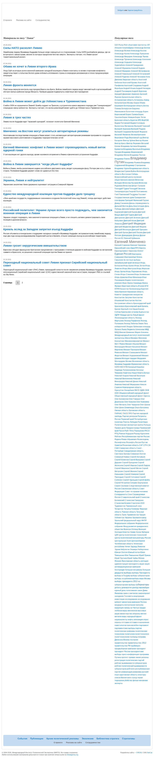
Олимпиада (129, 408)
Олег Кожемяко (142, 402)
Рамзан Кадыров (126, 434)
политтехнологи (142, 634)
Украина (128, 518)
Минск (127, 338)
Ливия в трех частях (17, 117)
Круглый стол (126, 309)
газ (139, 581)
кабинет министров (123, 602)
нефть (130, 619)
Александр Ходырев (123, 62)
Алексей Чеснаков (137, 77)
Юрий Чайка (132, 558)
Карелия (144, 289)
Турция (142, 515)
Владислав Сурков (122, 171)
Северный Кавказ (122, 457)
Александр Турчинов (123, 59)
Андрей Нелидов (143, 88)
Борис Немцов (128, 117)
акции (141, 564)
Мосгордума (120, 361)
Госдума (134, 194)
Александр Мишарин (123, 56)
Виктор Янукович (133, 143)
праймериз (135, 646)
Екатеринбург (130, 257)
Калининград (134, 289)
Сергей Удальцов (130, 480)
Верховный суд (135, 138)
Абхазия (118, 48)
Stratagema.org (72, 755)
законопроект (144, 593)
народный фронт (134, 616)
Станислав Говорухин (134, 500)
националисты (121, 619)
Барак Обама (139, 103)
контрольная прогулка (133, 605)
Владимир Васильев (132, 149)
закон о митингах (130, 593)
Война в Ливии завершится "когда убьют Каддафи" (38, 164)
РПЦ (117, 434)
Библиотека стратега (109, 27)
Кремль (145, 306)
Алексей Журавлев (123, 68)
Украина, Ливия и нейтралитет (23, 180)
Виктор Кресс (120, 143)
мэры (124, 616)
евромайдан (144, 588)
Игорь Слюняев (127, 274)
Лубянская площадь (141, 327)
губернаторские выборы (125, 585)
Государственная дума (124, 197)
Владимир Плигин (122, 159)
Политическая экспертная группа (129, 425)
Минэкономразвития (133, 341)
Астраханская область (124, 100)
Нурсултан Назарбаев (124, 390)
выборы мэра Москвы (141, 578)
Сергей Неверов (131, 474)
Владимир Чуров (122, 168)
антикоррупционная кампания (128, 567)
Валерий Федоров (139, 132)
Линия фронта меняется (19, 85)
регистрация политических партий (129, 660)
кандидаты (119, 605)
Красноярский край (133, 306)
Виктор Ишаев (142, 140)
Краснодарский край (142, 303)
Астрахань (138, 100)
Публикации (37, 27)
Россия (138, 442)
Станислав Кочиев (122, 503)
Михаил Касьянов (132, 347)
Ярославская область (131, 561)
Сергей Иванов (130, 465)
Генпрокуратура (121, 191)
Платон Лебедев (130, 422)
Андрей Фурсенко (139, 91)
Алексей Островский (141, 74)
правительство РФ (122, 646)
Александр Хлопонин (141, 59)
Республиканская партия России (135, 436)
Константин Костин (133, 300)
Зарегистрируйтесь (135, 10)
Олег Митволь (120, 405)
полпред (133, 637)
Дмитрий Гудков (127, 215)
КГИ (146, 286)
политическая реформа (125, 631)
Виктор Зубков (129, 140)
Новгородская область (131, 387)
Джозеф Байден (129, 209)
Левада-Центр (126, 315)
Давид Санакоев (122, 203)
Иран (124, 283)
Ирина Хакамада (134, 283)
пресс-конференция (130, 654)
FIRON (139, 752)
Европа (142, 248)
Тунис (124, 515)
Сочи (130, 494)
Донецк (136, 235)
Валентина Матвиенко (124, 126)
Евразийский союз (122, 248)
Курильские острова (129, 312)
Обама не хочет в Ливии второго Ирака (29, 66)
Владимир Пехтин (137, 155)
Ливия (140, 324)
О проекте (7, 20)
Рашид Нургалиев (141, 434)
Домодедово (127, 235)
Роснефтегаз (120, 442)
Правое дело (120, 428)
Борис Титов (140, 117)
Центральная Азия (123, 541)
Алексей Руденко (122, 77)
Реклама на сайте (23, 20)
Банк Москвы (127, 103)
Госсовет (142, 194)
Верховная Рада (122, 138)
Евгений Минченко (130, 242)
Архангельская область (132, 97)
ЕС (122, 238)
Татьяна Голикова (131, 509)
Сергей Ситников (131, 477)
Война (133, 171)
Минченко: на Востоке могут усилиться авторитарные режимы (45, 131)
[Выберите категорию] (117, 19)
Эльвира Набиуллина (139, 549)
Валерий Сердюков (123, 132)
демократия (127, 588)
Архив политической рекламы (63, 27)
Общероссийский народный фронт (134, 393)
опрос (145, 619)
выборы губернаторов (140, 576)
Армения (135, 94)
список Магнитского (123, 678)
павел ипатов (120, 625)
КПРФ (117, 289)
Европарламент (121, 251)
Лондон (129, 327)
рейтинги (131, 669)
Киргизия (123, 292)
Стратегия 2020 (138, 503)
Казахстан (124, 289)
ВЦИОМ (145, 120)
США (117, 448)
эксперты (119, 683)
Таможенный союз (134, 506)
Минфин (134, 338)
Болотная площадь (134, 112)
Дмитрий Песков (135, 232)
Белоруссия (127, 109)
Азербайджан (128, 48)
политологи (130, 634)
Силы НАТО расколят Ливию (22, 47)
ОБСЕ (136, 390)
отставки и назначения (139, 622)
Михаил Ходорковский (131, 355)
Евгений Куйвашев (132, 238)
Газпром (141, 186)
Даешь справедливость (139, 203)
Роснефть (130, 442)
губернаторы (142, 584)
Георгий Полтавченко (138, 191)
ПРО (130, 413)
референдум (126, 672)
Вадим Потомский (122, 123)
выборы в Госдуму (122, 576)
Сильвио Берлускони (139, 483)
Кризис (118, 309)
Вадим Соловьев (137, 123)
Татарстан (119, 509)
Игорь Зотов (139, 266)
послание (134, 640)
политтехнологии (122, 637)
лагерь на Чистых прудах (135, 608)
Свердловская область (133, 451)
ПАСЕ (125, 413)
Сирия (117, 486)
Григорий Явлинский (133, 200)
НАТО (117, 367)
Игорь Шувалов (121, 277)
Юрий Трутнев (121, 558)
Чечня (127, 547)
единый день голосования (126, 590)
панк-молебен (133, 625)
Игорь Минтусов (129, 268)
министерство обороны (130, 614)
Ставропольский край (130, 497)
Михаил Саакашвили (131, 352)
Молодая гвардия (129, 358)
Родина (118, 439)
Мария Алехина (141, 332)
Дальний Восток (121, 206)
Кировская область (135, 292)
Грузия (146, 200)
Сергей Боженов (122, 460)
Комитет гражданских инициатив (129, 295)
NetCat (149, 752)
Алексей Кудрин (138, 68)
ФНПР (144, 520)
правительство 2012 (137, 643)
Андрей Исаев (129, 88)
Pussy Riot (123, 45)
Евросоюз (133, 251)
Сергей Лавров (143, 465)
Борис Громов (132, 114)
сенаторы (141, 675)
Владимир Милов (122, 155)
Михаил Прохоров (131, 350)
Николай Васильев (137, 376)
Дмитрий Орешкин (139, 230)
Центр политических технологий (133, 535)
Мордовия (141, 358)
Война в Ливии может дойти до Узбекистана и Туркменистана (44, 101)
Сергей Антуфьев (137, 457)
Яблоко (141, 558)
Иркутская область (129, 286)
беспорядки (120, 570)
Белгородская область (133, 106)
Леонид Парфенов (132, 321)
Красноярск (120, 306)
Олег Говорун (134, 399)
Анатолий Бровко (129, 83)
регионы (145, 657)
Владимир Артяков (129, 146)
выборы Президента (141, 573)
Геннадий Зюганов (137, 189)
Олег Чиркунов (133, 405)
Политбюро (143, 422)
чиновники (143, 680)
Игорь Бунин (128, 266)
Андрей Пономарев (123, 91)
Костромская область (124, 303)
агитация (144, 561)
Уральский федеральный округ (128, 520)
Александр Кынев (122, 54)
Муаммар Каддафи (123, 364)
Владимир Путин (131, 160)
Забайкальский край (123, 263)
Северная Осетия (138, 454)
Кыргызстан (144, 312)
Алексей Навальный (123, 74)
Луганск (118, 329)
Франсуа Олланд (130, 529)
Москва (128, 361)
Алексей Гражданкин (134, 65)
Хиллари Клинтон (122, 532)
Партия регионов (129, 416)
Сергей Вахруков (136, 460)
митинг (143, 614)
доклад (135, 588)
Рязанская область (130, 445)
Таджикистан (120, 506)
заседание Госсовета (124, 596)
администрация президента (127, 564)
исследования (144, 599)
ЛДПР (117, 315)
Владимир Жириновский (132, 152)
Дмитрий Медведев (134, 223)
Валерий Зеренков (123, 129)
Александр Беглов (142, 48)
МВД (147, 329)
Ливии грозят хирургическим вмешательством (34, 245)
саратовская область (128, 675)
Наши (134, 373)
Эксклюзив (88, 27)
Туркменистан (133, 515)
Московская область (140, 361)
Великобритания (138, 135)
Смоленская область (130, 489)
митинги (118, 616)
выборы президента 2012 (126, 581)
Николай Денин (131, 381)
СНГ (141, 445)
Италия (141, 286)
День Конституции (136, 206)
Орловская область (137, 410)
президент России (122, 651)
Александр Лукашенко (139, 54)
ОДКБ (142, 390)
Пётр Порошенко (136, 431)
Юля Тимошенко (132, 555)
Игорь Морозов (142, 268)
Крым (135, 309)
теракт (140, 678)
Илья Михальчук (135, 277)
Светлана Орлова (122, 454)
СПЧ (145, 445)
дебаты (118, 588)
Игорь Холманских (142, 274)
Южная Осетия (121, 552)
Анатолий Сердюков (133, 85)
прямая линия (135, 657)
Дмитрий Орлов (121, 232)
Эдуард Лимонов (138, 547)
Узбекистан (119, 518)
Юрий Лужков (144, 555)
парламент (144, 625)
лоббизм (118, 611)
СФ (149, 445)
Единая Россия (123, 254)
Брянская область (122, 120)
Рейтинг (118, 436)
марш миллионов (129, 611)
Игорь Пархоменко (134, 271)
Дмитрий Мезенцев (123, 230)
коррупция (119, 608)
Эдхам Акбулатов (122, 549)
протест (124, 657)
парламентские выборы (125, 628)
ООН (117, 393)
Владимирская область (139, 168)
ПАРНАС (118, 413)
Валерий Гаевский (142, 126)
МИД (117, 332)
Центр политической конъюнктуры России (133, 538)
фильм (135, 680)
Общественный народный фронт (129, 396)
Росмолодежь (143, 439)
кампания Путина (139, 602)
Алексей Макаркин (122, 71)
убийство (128, 680)
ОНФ (147, 390)
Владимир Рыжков (133, 162)
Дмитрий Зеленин (133, 218)
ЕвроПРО (135, 248)
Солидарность (121, 494)
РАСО (147, 431)
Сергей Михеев (130, 471)
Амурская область (130, 80)
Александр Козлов (138, 51)
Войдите (121, 10)
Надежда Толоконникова (125, 370)
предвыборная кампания (125, 649)
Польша (147, 425)
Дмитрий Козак (129, 221)
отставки (125, 622)
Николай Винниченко (124, 379)
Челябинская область (124, 544)
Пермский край (127, 419)
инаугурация (138, 596)
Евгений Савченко (122, 245)
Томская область (129, 512)
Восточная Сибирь (130, 174)
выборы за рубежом (123, 578)
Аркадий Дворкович (123, 94)
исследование (131, 599)
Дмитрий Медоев (139, 227)
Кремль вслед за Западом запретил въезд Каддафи (38, 229)
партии (139, 628)
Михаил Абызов (132, 344)
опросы (118, 622)
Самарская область (127, 448)
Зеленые (136, 263)
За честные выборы (131, 260)
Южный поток (134, 552)
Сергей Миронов (122, 468)
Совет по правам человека (136, 491)
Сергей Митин (135, 468)
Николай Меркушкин (131, 384)
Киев (117, 292)
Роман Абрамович (129, 439)
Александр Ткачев (140, 56)
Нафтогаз (127, 373)
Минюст (146, 341)
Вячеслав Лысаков (130, 183)
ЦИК (116, 535)
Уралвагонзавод (139, 518)
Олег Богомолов (121, 399)
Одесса (146, 396)
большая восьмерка (133, 570)
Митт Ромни (120, 344)
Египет (140, 251)
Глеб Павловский (122, 194)
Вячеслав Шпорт (130, 186)
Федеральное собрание (125, 523)
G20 (116, 45)
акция (147, 564)
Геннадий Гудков (122, 189)
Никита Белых (143, 373)
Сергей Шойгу (144, 480)
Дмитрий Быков (130, 212)
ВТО (139, 120)
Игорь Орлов (120, 271)
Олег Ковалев (130, 402)
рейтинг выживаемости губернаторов (131, 663)
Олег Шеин (119, 408)
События (22, 27)
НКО (121, 367)
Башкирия (119, 106)
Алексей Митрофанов (140, 71)
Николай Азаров (122, 376)
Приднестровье (133, 428)
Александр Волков (122, 51)
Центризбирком (138, 541)
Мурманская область (140, 364)
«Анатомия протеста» (137, 45)
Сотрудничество (43, 20)
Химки (133, 532)
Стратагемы (130, 27)
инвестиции (120, 599)
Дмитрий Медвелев (123, 227)
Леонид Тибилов (131, 324)
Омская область (121, 410)
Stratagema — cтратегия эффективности (33, 12)
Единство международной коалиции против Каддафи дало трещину (49, 194)
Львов (124, 329)
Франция (142, 529)
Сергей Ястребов (122, 483)
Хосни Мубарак (142, 532)
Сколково (125, 486)
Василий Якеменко (123, 135)
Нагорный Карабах (136, 367)
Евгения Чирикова (138, 245)
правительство (121, 643)
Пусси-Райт (124, 431)
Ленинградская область (125, 318)
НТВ (126, 367)
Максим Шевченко (126, 332)
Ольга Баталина (142, 408)
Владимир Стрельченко (136, 165)
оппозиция (138, 619)
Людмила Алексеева (135, 329)
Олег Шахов (145, 405)
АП (148, 45)
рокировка (137, 672)
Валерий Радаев (138, 129)
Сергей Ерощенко (129, 463)
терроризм (119, 680)
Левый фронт (138, 315)
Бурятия (134, 120)
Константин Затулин (123, 297)
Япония (118, 561)
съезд (134, 678)
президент (141, 649)
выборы (128, 573)
